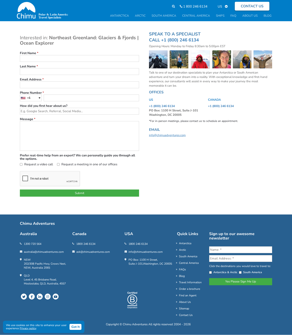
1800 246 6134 (85, 244)
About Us (185, 302)
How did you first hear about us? (43, 106)
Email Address (32, 79)
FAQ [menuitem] (233, 16)
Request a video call (38, 165)
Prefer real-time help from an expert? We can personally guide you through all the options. (77, 157)
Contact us (252, 6)
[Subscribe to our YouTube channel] (56, 297)
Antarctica (185, 243)
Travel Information (190, 282)
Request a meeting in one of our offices (89, 165)
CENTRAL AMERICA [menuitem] (196, 16)
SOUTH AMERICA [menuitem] (164, 16)
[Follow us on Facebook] (32, 297)
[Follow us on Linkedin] (40, 297)
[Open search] (171, 6)
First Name (29, 53)
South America (188, 256)
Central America (189, 263)
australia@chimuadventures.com (44, 252)
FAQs (182, 269)
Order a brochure (189, 289)
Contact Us (186, 315)
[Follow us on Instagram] (48, 297)
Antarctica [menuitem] (119, 16)
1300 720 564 (32, 244)
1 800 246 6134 (194, 6)
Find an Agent (187, 295)
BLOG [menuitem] (268, 16)
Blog (182, 276)
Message (27, 119)
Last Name (29, 66)
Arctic (182, 250)
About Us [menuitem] (250, 16)
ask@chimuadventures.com (93, 252)
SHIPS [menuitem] (220, 16)
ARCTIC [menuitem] (140, 16)
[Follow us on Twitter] (24, 297)
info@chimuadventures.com (167, 135)
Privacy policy (28, 328)
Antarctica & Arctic (225, 272)
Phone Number (32, 93)
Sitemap (184, 308)
